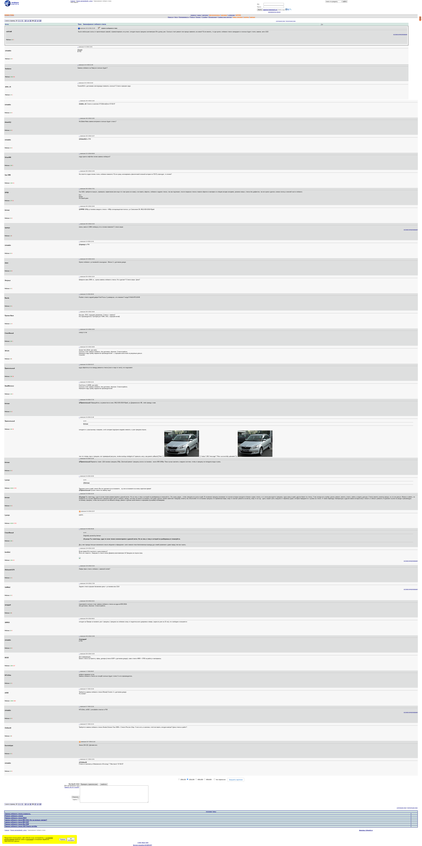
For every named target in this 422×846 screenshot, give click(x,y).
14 (28, 21)
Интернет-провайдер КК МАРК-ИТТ (142, 845)
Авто (176, 17)
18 (37, 21)
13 (25, 21)
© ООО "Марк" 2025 (142, 842)
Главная (72, 1)
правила (193, 15)
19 (40, 21)
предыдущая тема (291, 21)
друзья (252, 17)
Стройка (204, 17)
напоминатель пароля (274, 12)
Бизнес (198, 17)
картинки (205, 15)
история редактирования (400, 34)
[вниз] (420, 18)
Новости (170, 17)
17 (35, 21)
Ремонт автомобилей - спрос (84, 1)
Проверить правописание (89, 784)
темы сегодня (238, 17)
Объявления (212, 17)
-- (77, 46)
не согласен (71, 839)
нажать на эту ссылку (72, 787)
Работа (192, 17)
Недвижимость (184, 17)
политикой (29, 839)
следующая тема (280, 21)
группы (246, 17)
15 (30, 21)
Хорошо (62, 839)
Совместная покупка (225, 17)
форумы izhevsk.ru (366, 830)
